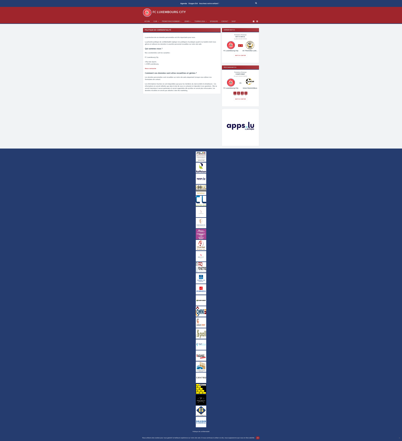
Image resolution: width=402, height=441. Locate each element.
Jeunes (187, 21)
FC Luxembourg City (169, 12)
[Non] (399, 438)
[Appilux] (201, 239)
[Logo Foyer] (201, 283)
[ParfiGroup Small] (201, 349)
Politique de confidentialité (201, 431)
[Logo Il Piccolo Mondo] (201, 250)
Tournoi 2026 (199, 21)
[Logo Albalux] (201, 327)
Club (155, 21)
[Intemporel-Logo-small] (201, 404)
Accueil (147, 21)
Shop (234, 21)
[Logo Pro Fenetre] (201, 272)
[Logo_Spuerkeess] (201, 294)
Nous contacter (150, 68)
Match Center (240, 55)
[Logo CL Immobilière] (201, 205)
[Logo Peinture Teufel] (201, 360)
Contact (224, 21)
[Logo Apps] (240, 142)
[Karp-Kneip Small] (201, 305)
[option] (240, 47)
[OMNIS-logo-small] (201, 316)
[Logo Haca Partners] (201, 261)
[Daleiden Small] (201, 427)
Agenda (183, 3)
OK (258, 438)
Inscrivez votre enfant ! (209, 3)
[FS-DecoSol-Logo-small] (201, 161)
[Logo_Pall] (201, 338)
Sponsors (214, 21)
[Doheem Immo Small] (201, 371)
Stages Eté (193, 3)
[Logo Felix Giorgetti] (201, 415)
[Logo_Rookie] (201, 194)
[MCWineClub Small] (201, 217)
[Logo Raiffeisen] (201, 172)
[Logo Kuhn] (201, 393)
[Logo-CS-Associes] (201, 228)
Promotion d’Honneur (171, 21)
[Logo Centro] (201, 382)
